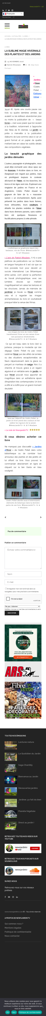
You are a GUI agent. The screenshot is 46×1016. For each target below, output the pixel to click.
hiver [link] (37, 83)
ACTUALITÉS (16, 36)
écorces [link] (11, 170)
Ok (8, 1012)
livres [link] (7, 123)
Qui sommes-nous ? (14, 924)
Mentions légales (13, 928)
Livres (25, 36)
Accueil (8, 36)
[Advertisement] (23, 975)
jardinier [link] (9, 292)
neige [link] (30, 364)
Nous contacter (12, 936)
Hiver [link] (8, 450)
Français (10, 14)
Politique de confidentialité (18, 932)
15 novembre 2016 (15, 61)
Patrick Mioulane (14, 65)
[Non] (43, 1007)
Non (14, 1012)
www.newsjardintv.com (14, 912)
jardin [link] (35, 130)
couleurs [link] (34, 205)
